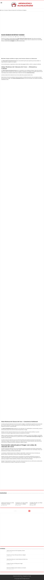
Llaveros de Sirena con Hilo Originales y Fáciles (7, 503)
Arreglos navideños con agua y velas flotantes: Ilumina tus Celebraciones (21, 58)
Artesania (6, 10)
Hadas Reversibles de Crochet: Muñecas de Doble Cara (17, 559)
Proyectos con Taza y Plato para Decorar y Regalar (22, 503)
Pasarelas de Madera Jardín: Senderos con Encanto (16, 567)
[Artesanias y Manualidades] (22, 4)
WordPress (20, 576)
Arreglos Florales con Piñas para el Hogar (36, 503)
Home (2, 10)
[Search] (29, 511)
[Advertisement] (22, 50)
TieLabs (29, 576)
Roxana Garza (4, 36)
